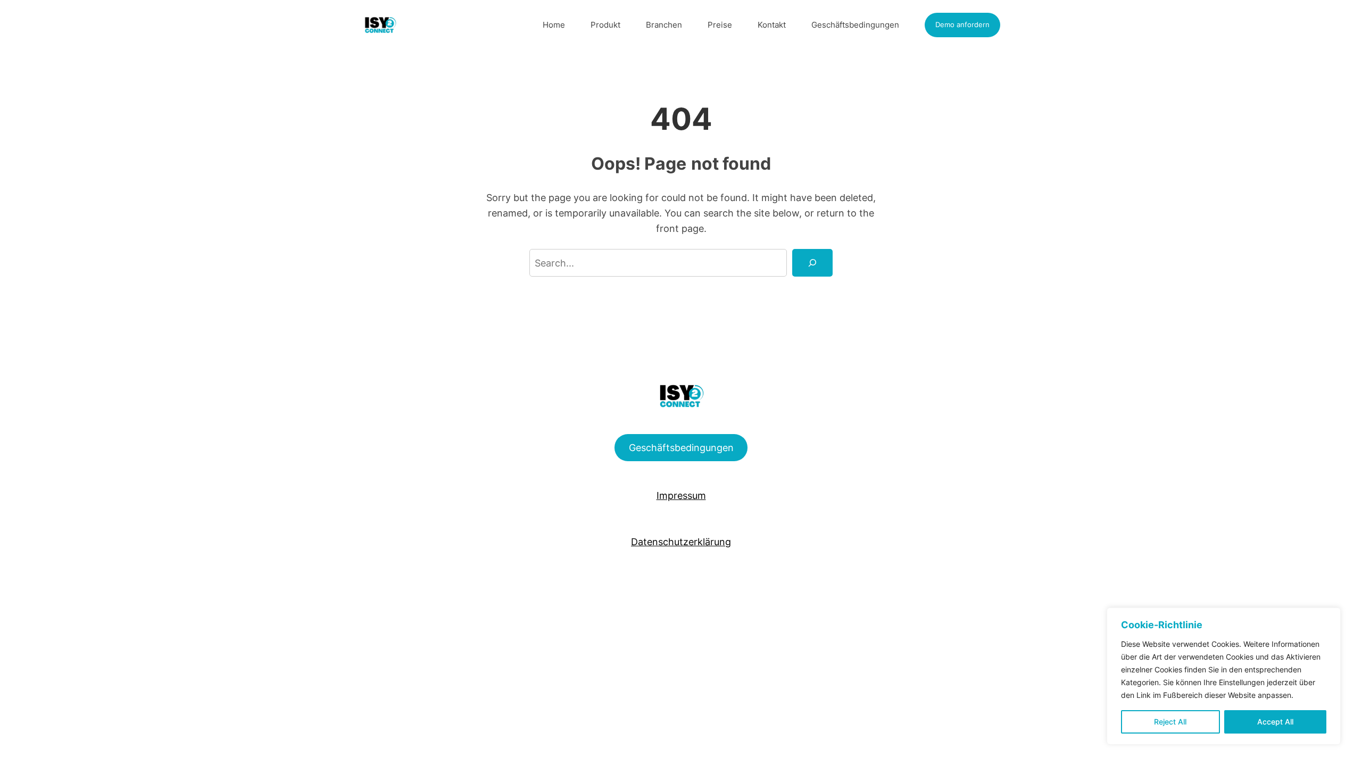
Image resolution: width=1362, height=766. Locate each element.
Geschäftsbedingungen (681, 447)
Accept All (1275, 721)
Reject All (1170, 721)
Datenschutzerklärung (681, 541)
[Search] (812, 263)
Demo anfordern (962, 24)
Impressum (681, 495)
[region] (1224, 676)
